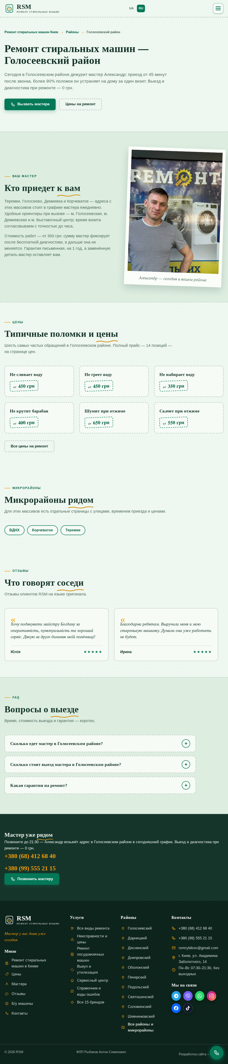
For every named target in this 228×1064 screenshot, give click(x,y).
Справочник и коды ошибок (89, 991)
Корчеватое (42, 530)
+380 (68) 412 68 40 (30, 856)
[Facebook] (176, 1008)
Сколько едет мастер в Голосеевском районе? (56, 743)
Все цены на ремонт (29, 446)
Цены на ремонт (80, 104)
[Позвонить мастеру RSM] (217, 1053)
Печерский (137, 977)
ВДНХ (14, 530)
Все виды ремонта (93, 928)
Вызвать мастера (33, 104)
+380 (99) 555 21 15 (30, 868)
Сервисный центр (92, 980)
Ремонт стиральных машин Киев (31, 32)
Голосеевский (140, 928)
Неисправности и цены (92, 939)
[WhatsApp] (199, 996)
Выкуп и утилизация (87, 969)
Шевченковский (141, 1016)
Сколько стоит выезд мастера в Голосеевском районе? (65, 764)
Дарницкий (137, 938)
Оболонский (138, 967)
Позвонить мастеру (35, 879)
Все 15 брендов (90, 1002)
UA (131, 8)
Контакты (20, 1013)
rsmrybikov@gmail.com (198, 948)
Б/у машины (22, 1003)
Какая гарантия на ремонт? (38, 785)
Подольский (138, 987)
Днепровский (139, 958)
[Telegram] (176, 996)
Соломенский (139, 1007)
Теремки (72, 530)
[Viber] (188, 996)
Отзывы (18, 994)
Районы (72, 32)
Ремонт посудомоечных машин (90, 954)
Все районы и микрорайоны (141, 1027)
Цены (16, 974)
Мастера (19, 984)
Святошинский (141, 997)
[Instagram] (211, 996)
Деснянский (138, 948)
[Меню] (218, 8)
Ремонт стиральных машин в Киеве (29, 963)
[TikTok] (188, 1008)
